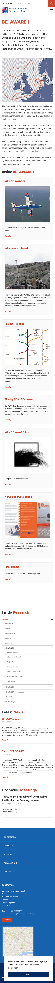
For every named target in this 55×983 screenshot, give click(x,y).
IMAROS (7, 629)
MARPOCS (8, 638)
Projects (5, 620)
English (18, 3)
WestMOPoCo (9, 633)
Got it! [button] (28, 974)
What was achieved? (17, 248)
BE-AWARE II (9, 687)
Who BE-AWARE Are (17, 432)
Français (27, 3)
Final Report (12, 566)
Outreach (9, 872)
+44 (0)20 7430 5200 (13, 911)
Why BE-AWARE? (15, 181)
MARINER (8, 643)
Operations (10, 837)
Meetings (8, 854)
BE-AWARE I (9, 648)
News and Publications (18, 496)
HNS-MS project (10, 702)
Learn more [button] (13, 968)
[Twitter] (11, 3)
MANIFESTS (8, 624)
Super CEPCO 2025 (13, 751)
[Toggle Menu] (51, 10)
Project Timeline (14, 323)
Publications (10, 863)
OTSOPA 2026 (10, 718)
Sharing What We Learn (19, 399)
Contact (7, 920)
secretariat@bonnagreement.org (20, 914)
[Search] (51, 3)
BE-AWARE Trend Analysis (14, 692)
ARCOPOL (8, 697)
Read (7, 236)
